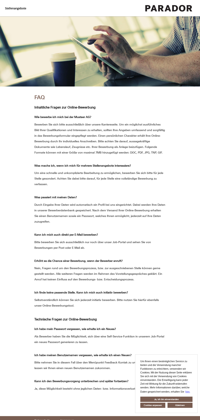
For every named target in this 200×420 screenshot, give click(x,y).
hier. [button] (187, 391)
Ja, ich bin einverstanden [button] (166, 399)
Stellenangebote (15, 8)
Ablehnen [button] (180, 405)
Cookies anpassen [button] (153, 405)
